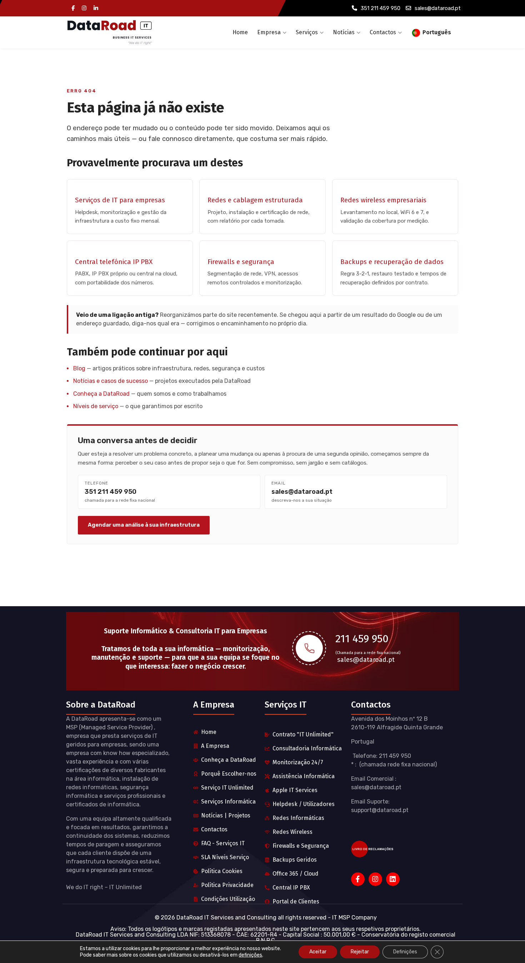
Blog (79, 368)
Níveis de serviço (95, 406)
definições (250, 955)
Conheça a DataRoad (101, 393)
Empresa (269, 32)
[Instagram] (84, 8)
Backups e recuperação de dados (392, 262)
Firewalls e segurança (241, 262)
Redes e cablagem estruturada (255, 200)
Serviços (307, 32)
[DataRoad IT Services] (109, 32)
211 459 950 (362, 638)
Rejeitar (360, 952)
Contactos (383, 32)
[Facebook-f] (358, 879)
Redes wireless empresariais (383, 200)
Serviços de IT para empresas (120, 200)
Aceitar (317, 952)
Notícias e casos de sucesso (110, 380)
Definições (405, 952)
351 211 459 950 (380, 8)
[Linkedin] (96, 8)
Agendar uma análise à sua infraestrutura (144, 525)
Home (240, 32)
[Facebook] (73, 8)
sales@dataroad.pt (438, 8)
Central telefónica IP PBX (113, 262)
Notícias (344, 32)
